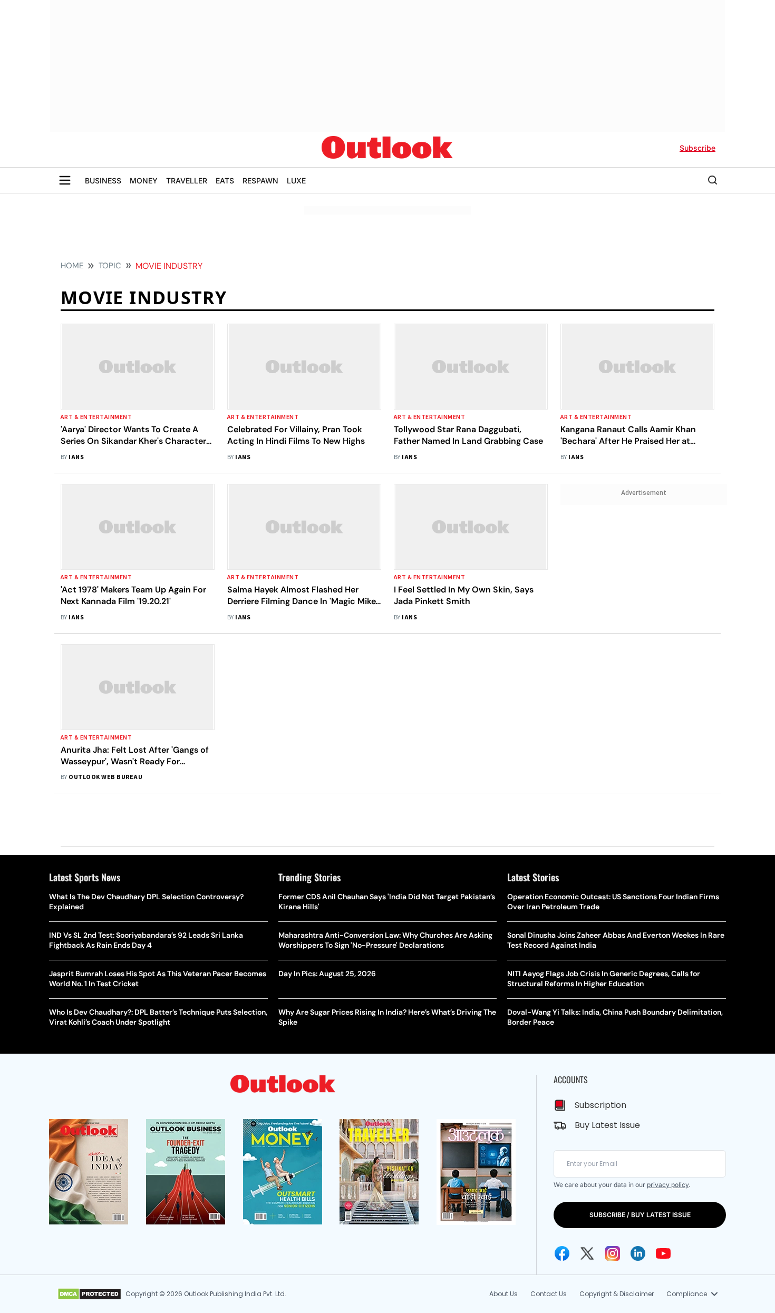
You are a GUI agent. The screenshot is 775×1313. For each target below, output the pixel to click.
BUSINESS (103, 180)
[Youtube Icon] (663, 1253)
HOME (72, 265)
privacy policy (668, 1185)
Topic (110, 265)
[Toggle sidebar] (64, 180)
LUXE (296, 180)
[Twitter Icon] (587, 1253)
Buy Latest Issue (607, 1125)
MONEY (144, 180)
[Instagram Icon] (612, 1253)
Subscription (600, 1105)
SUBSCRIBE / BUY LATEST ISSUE (640, 1215)
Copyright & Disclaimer (616, 1293)
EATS (225, 180)
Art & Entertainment (96, 417)
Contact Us (548, 1293)
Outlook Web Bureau (105, 777)
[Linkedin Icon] (637, 1253)
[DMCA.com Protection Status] (89, 1294)
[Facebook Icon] (562, 1253)
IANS (76, 457)
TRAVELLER (186, 180)
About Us (503, 1293)
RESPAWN (260, 180)
